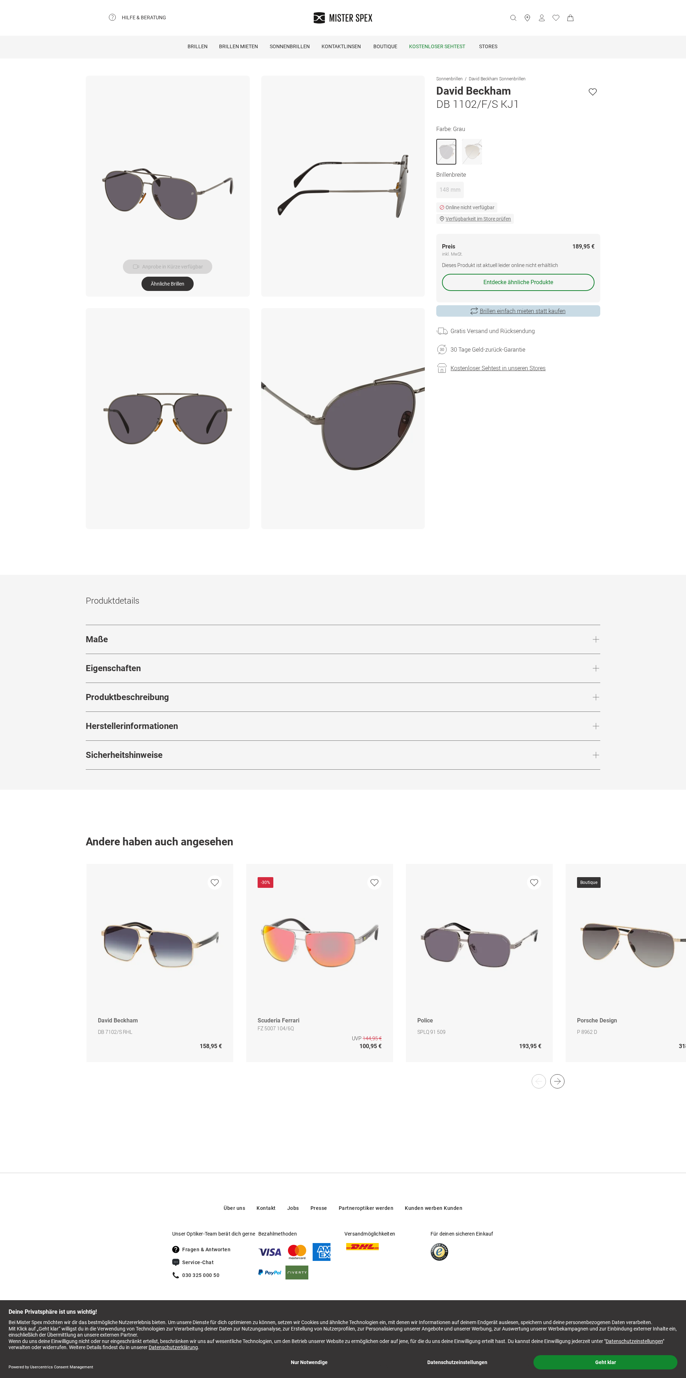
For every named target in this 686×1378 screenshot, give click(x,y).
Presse (318, 1208)
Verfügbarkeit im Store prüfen (478, 219)
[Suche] (513, 17)
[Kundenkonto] (542, 18)
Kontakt (266, 1208)
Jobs (293, 1208)
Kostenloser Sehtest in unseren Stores (498, 368)
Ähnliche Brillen (167, 284)
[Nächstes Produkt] (557, 1081)
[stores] (527, 18)
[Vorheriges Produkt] (539, 1081)
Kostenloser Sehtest (437, 46)
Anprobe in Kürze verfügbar (172, 267)
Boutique (385, 46)
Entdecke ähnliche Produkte (518, 282)
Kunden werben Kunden (433, 1208)
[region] (343, 970)
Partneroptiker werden (366, 1208)
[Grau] (446, 152)
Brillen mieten (238, 46)
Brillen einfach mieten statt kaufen (523, 311)
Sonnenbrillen (290, 46)
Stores (488, 46)
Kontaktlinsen (341, 46)
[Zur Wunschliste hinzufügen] (593, 92)
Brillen (198, 46)
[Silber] (472, 152)
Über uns (234, 1208)
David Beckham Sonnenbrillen (497, 78)
